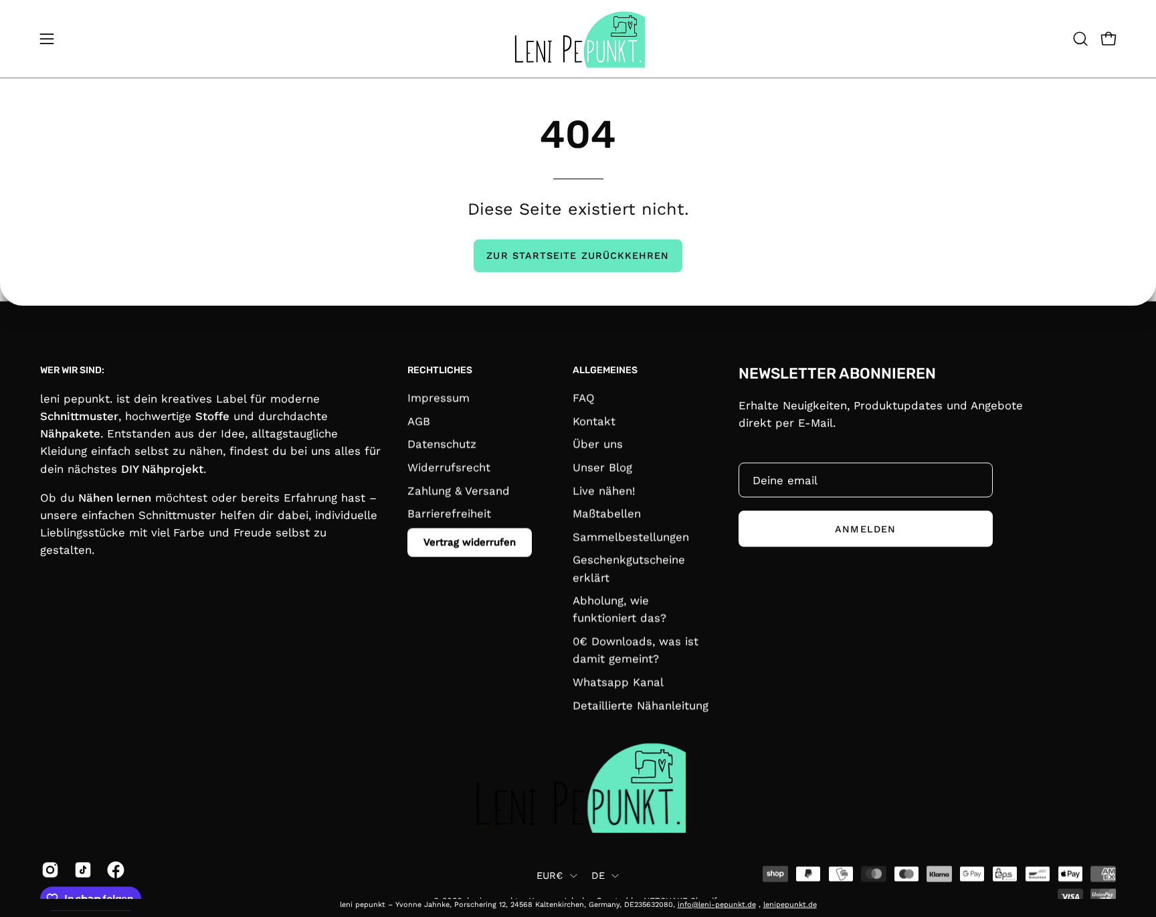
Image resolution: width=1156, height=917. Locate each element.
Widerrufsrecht (448, 467)
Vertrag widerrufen (469, 542)
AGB (418, 420)
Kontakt (594, 420)
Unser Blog (602, 467)
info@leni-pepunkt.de (717, 904)
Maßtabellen (607, 513)
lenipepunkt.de (790, 904)
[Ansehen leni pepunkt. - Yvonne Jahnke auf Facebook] (113, 869)
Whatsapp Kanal (618, 682)
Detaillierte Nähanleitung (640, 705)
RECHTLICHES (439, 369)
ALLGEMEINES (605, 369)
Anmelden (865, 528)
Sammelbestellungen (631, 536)
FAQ (584, 398)
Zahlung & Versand (458, 490)
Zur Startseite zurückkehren (577, 255)
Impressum (438, 398)
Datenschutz (441, 444)
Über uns (598, 444)
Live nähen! (604, 490)
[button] (1080, 39)
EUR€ (550, 875)
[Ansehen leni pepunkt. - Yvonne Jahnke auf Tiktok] (80, 869)
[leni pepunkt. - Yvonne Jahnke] (578, 39)
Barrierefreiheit (449, 513)
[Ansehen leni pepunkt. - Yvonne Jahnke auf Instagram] (48, 869)
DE (598, 875)
